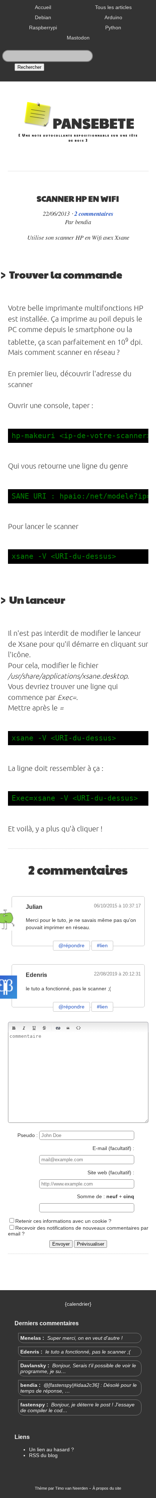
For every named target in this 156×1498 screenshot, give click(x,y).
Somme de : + (105, 1196)
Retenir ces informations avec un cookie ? (63, 1221)
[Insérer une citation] (68, 1028)
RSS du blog (43, 1455)
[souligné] (34, 1028)
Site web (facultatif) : (110, 1172)
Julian (34, 906)
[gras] (13, 1028)
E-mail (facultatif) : (113, 1148)
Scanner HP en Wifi (78, 198)
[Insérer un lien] (58, 1028)
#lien (102, 945)
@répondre (71, 945)
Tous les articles (113, 7)
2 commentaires (94, 213)
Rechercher (29, 67)
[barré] (44, 1028)
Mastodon (78, 38)
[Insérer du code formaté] (78, 1028)
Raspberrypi (43, 27)
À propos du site (107, 1488)
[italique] (24, 1028)
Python (113, 27)
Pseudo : (28, 1135)
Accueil (43, 7)
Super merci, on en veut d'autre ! (84, 1338)
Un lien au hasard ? (51, 1449)
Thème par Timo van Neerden (61, 1488)
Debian (43, 17)
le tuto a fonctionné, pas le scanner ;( (87, 1352)
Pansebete (93, 123)
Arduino (113, 17)
